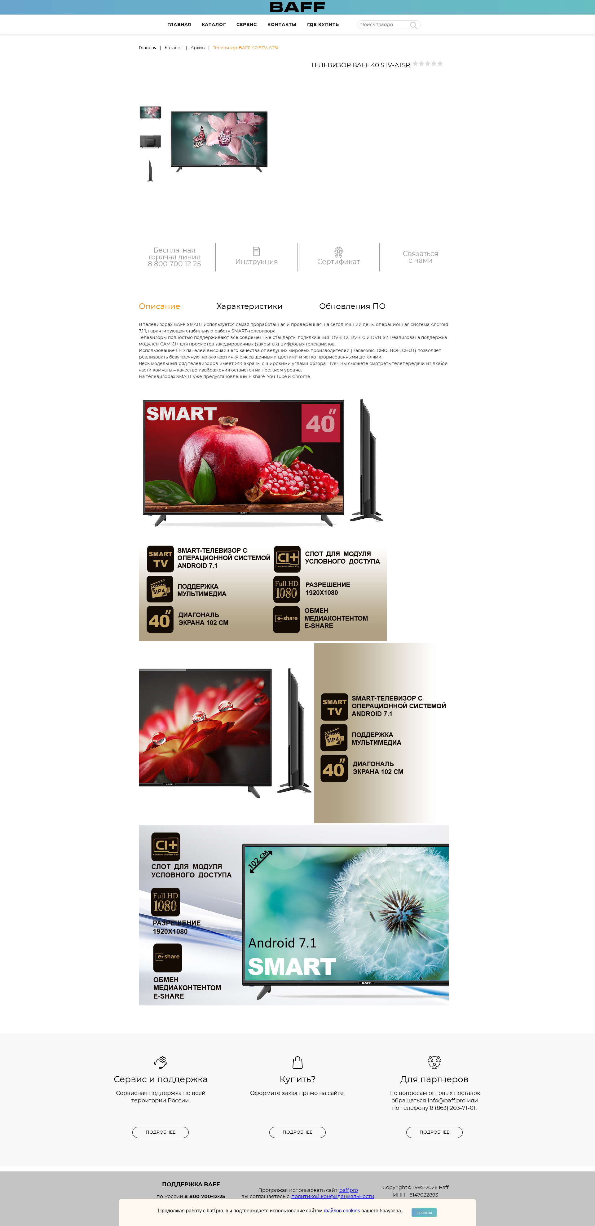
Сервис (246, 25)
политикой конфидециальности (332, 1196)
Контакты (282, 25)
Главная (179, 25)
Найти (413, 25)
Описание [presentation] (159, 306)
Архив (198, 48)
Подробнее (160, 1132)
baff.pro (348, 1190)
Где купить (323, 25)
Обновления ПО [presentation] (352, 306)
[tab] (178, 306)
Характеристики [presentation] (250, 306)
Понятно (424, 1212)
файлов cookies (342, 1210)
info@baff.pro (446, 1101)
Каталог (214, 25)
